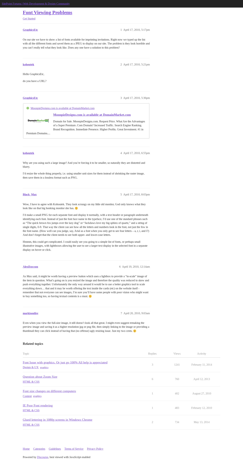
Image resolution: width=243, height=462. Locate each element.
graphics (44, 367)
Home (26, 448)
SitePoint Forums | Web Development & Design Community (36, 3)
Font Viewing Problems (47, 12)
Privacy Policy (95, 448)
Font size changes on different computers (49, 391)
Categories (39, 448)
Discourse (42, 457)
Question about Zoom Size (40, 376)
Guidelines (55, 448)
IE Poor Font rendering (38, 405)
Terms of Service (73, 448)
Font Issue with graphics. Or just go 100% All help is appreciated (65, 362)
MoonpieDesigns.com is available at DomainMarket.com (62, 108)
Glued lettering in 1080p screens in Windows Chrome (57, 419)
